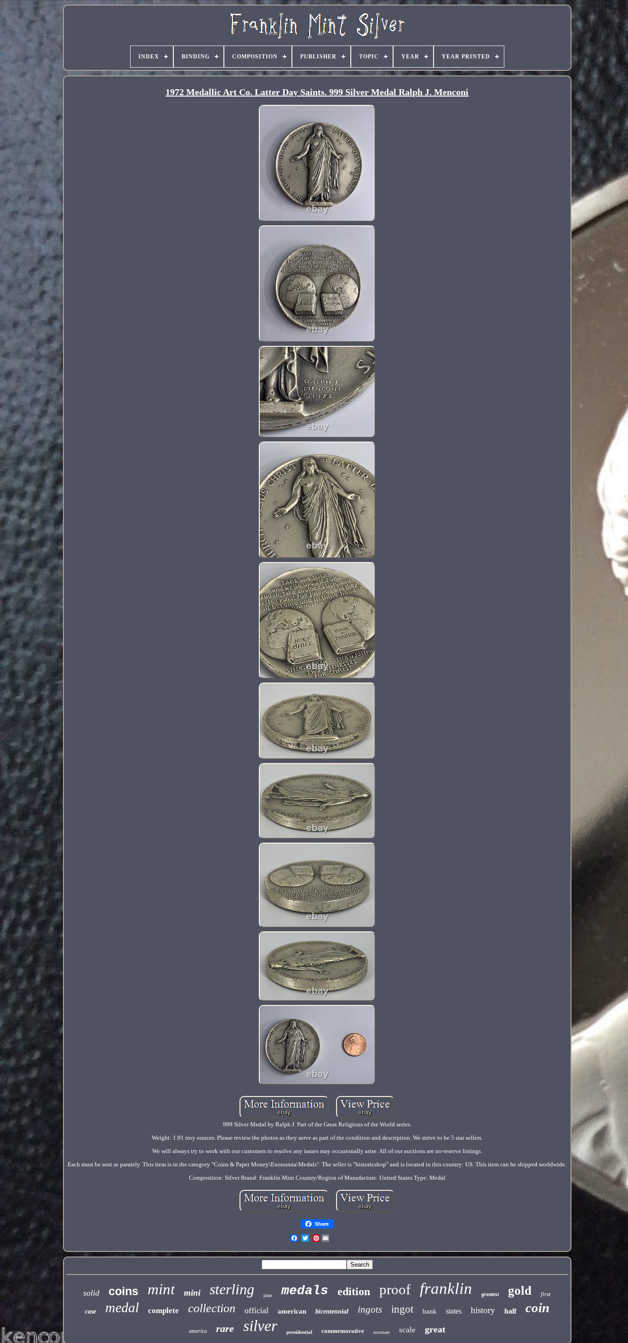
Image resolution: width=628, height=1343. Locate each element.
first (546, 1294)
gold (519, 1290)
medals (304, 1291)
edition (353, 1291)
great (435, 1329)
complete (163, 1310)
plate (267, 1295)
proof (395, 1289)
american (292, 1311)
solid (91, 1292)
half (510, 1311)
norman (381, 1332)
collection (211, 1308)
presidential (299, 1332)
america (198, 1331)
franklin (446, 1288)
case (90, 1311)
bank (429, 1311)
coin (537, 1307)
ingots (370, 1309)
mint (161, 1289)
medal (122, 1307)
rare (225, 1328)
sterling (232, 1289)
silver (260, 1325)
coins (123, 1291)
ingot (402, 1309)
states (454, 1311)
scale (407, 1330)
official (256, 1310)
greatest (490, 1294)
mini (192, 1292)
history (483, 1310)
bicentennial (331, 1311)
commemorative (342, 1330)
